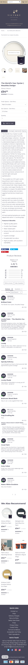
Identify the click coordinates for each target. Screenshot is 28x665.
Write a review (9, 283)
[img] (14, 296)
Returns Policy (14, 618)
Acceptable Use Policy (14, 632)
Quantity (3, 115)
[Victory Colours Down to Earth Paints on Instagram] (20, 650)
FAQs (14, 613)
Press (14, 623)
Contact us (14, 611)
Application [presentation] (17, 131)
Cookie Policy (14, 627)
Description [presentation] (5, 131)
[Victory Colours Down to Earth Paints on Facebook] (12, 650)
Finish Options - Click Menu (8, 101)
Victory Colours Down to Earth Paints (15, 657)
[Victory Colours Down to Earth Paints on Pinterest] (16, 650)
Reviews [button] (7, 289)
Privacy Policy (14, 625)
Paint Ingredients (14, 634)
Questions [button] (17, 289)
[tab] (4, 131)
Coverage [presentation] (11, 131)
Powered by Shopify (13, 659)
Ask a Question (19, 283)
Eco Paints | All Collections (13, 30)
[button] (14, 270)
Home (2, 30)
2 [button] (15, 494)
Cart (25, 2)
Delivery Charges (14, 616)
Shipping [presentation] (23, 131)
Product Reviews (14, 256)
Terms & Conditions (14, 629)
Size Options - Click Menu (8, 108)
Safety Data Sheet (14, 620)
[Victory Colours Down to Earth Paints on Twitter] (8, 650)
